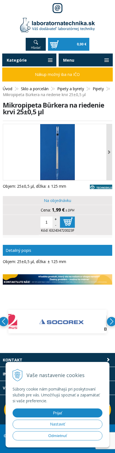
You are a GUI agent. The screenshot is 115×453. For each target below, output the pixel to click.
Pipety (98, 88)
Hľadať (35, 47)
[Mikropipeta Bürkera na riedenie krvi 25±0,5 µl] (57, 152)
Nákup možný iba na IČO (57, 74)
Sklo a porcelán (35, 88)
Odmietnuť (57, 435)
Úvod (7, 88)
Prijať (57, 413)
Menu (68, 60)
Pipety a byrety (70, 88)
